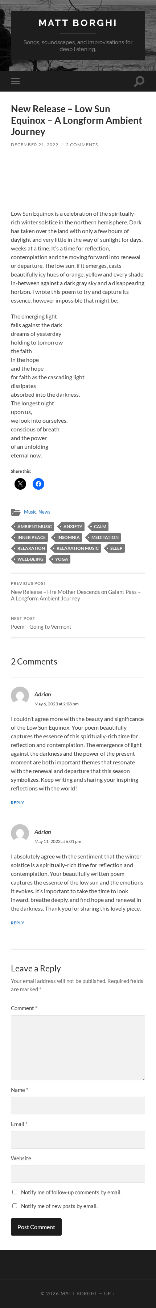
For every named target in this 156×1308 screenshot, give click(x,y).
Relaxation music (78, 548)
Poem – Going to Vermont (41, 623)
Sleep (116, 548)
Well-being (30, 559)
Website (21, 1158)
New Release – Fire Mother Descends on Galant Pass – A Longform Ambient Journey (76, 591)
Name (19, 1090)
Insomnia (68, 537)
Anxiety (72, 526)
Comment (24, 1008)
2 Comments (82, 144)
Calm (100, 526)
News (44, 512)
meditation (105, 537)
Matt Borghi (78, 22)
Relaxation (31, 548)
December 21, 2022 (34, 144)
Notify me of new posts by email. (59, 1206)
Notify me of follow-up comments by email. (71, 1192)
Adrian (42, 694)
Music (30, 512)
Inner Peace (31, 537)
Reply (17, 802)
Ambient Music (34, 526)
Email (19, 1124)
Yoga (61, 559)
